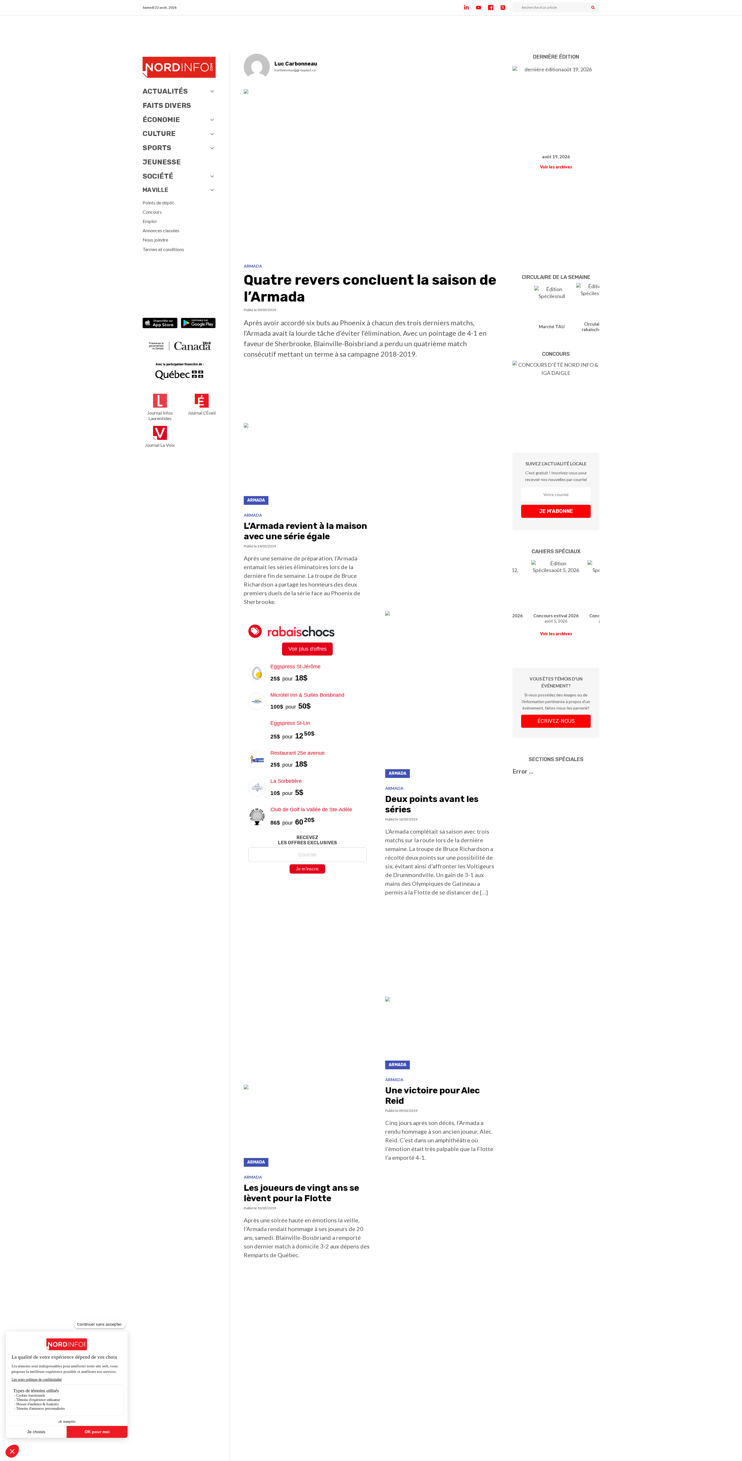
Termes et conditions (163, 249)
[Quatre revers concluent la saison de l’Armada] (371, 174)
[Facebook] (494, 7)
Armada (253, 266)
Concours (152, 212)
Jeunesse (162, 162)
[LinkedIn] (470, 7)
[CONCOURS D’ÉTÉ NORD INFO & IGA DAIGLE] (555, 398)
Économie (161, 120)
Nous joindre (155, 239)
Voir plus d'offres (307, 649)
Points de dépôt (158, 202)
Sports (157, 148)
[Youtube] (482, 7)
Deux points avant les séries (432, 804)
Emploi (150, 221)
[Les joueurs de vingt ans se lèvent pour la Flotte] (307, 1127)
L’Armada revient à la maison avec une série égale (305, 531)
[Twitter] (506, 7)
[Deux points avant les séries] (442, 696)
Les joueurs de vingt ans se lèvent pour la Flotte (301, 1193)
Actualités (165, 91)
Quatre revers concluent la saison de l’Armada (370, 288)
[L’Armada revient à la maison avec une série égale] (307, 465)
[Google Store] (198, 324)
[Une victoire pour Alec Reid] (442, 1034)
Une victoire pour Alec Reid (432, 1095)
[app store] (160, 324)
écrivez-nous (556, 721)
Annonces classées (161, 230)
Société (158, 176)
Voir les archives (556, 166)
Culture (159, 134)
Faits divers (167, 105)
